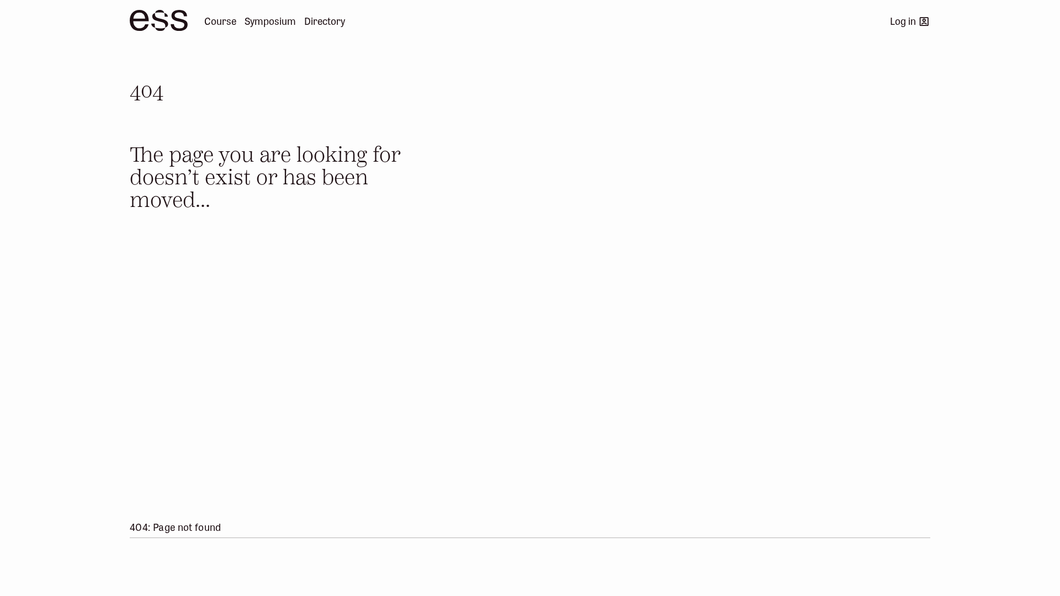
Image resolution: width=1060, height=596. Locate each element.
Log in (903, 21)
